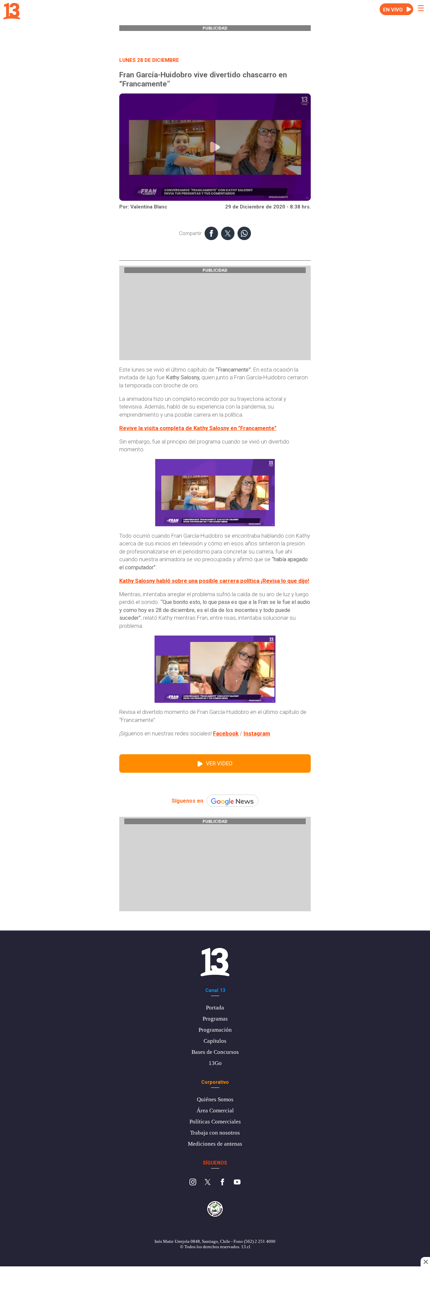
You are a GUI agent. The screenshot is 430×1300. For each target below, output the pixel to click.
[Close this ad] (425, 1261)
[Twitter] (207, 1182)
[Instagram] (193, 1182)
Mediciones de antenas (215, 1144)
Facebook (226, 733)
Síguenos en (187, 801)
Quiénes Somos (215, 1099)
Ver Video (219, 763)
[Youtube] (237, 1182)
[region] (215, 1284)
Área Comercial (215, 1110)
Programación (215, 1030)
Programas (215, 1019)
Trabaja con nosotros (215, 1133)
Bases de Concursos (215, 1052)
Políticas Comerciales (215, 1121)
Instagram (257, 733)
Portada (215, 1007)
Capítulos (215, 1041)
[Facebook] (222, 1182)
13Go (215, 1063)
